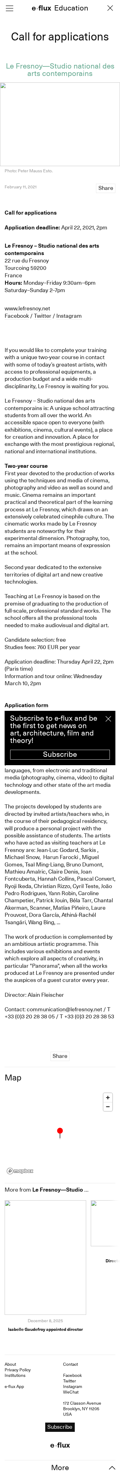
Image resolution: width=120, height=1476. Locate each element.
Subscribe (60, 754)
